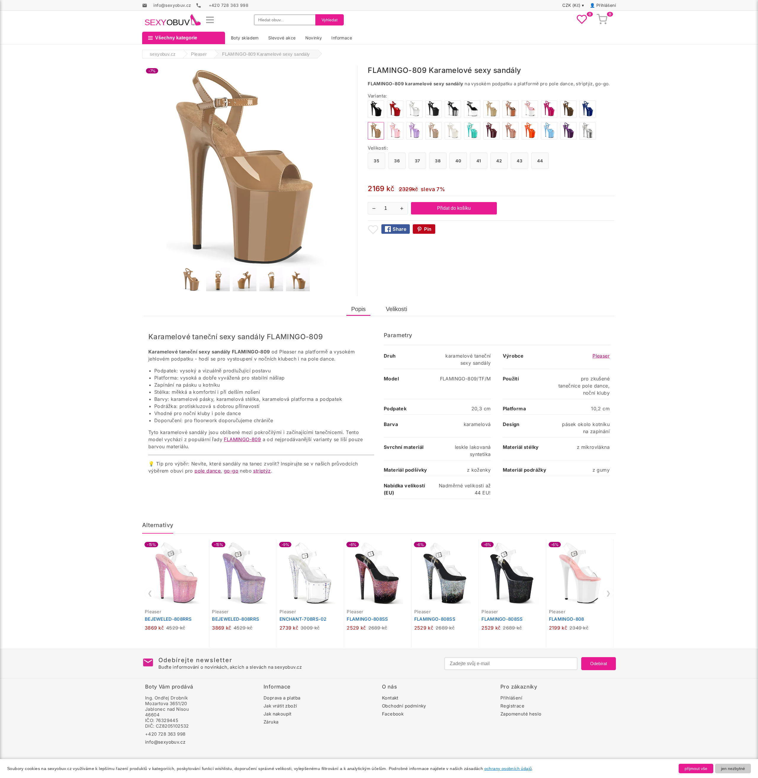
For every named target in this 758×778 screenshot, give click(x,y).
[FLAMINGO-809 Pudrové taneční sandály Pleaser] (510, 138)
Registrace (512, 706)
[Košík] (602, 20)
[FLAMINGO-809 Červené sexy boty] (395, 116)
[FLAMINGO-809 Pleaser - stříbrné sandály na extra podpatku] (587, 138)
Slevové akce (282, 37)
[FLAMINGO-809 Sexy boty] (472, 116)
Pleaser (601, 356)
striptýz (262, 471)
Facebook (393, 714)
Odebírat (598, 663)
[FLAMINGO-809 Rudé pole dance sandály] (491, 138)
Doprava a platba (282, 698)
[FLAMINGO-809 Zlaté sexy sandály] (510, 116)
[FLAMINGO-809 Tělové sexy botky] (433, 138)
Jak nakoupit (278, 714)
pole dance (208, 471)
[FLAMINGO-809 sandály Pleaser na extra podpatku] (568, 116)
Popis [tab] (358, 309)
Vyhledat (330, 19)
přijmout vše (696, 768)
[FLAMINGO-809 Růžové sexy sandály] (549, 116)
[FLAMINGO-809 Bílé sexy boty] (414, 116)
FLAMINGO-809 (242, 439)
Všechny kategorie (176, 37)
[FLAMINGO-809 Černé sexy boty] (376, 116)
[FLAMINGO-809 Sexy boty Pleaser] (453, 116)
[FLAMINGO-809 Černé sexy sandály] (433, 116)
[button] (206, 547)
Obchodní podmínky (404, 706)
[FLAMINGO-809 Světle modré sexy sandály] (472, 138)
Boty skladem (245, 37)
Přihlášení (606, 5)
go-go (231, 471)
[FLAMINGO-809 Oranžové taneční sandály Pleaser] (530, 138)
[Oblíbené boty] (581, 20)
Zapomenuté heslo (520, 714)
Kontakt (390, 698)
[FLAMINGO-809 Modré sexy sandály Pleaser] (587, 116)
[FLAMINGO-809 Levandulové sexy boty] (414, 138)
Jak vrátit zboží (280, 706)
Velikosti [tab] (396, 309)
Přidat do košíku (454, 208)
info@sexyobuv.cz (165, 742)
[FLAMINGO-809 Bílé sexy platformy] (453, 138)
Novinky (313, 37)
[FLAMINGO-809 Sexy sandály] (530, 116)
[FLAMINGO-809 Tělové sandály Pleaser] (491, 116)
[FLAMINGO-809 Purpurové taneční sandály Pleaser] (568, 138)
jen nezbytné (733, 768)
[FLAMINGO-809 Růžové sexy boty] (395, 138)
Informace (341, 37)
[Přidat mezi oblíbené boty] (373, 229)
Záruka (271, 722)
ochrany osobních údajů (508, 768)
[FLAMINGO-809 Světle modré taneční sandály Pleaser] (549, 138)
